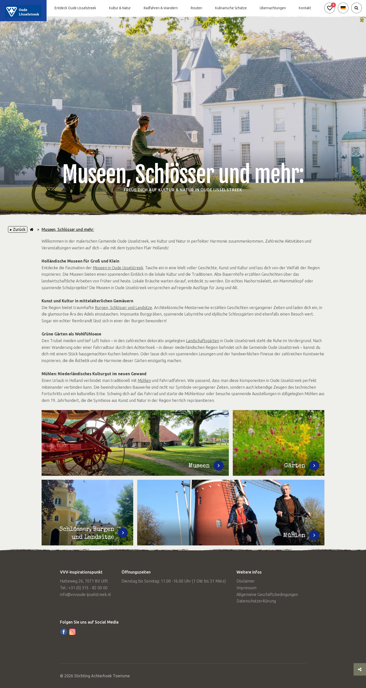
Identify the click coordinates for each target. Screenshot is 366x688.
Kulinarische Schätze (231, 8)
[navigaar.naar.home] (31, 229)
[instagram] (72, 631)
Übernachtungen (273, 8)
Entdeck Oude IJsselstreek (75, 8)
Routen (196, 8)
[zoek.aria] (356, 7)
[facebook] (63, 631)
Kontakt (305, 8)
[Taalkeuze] (343, 7)
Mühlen (144, 380)
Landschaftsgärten (202, 340)
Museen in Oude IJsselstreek (118, 267)
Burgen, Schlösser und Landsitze (123, 307)
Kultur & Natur (120, 8)
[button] (329, 7)
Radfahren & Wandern (161, 8)
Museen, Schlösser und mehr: (68, 229)
